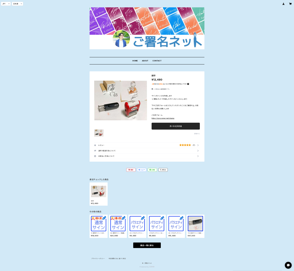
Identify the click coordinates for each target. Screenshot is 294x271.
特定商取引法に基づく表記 (117, 258)
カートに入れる (176, 126)
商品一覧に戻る (147, 245)
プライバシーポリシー (98, 258)
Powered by (144, 267)
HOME (135, 61)
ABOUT (145, 61)
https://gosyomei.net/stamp (163, 118)
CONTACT (157, 61)
